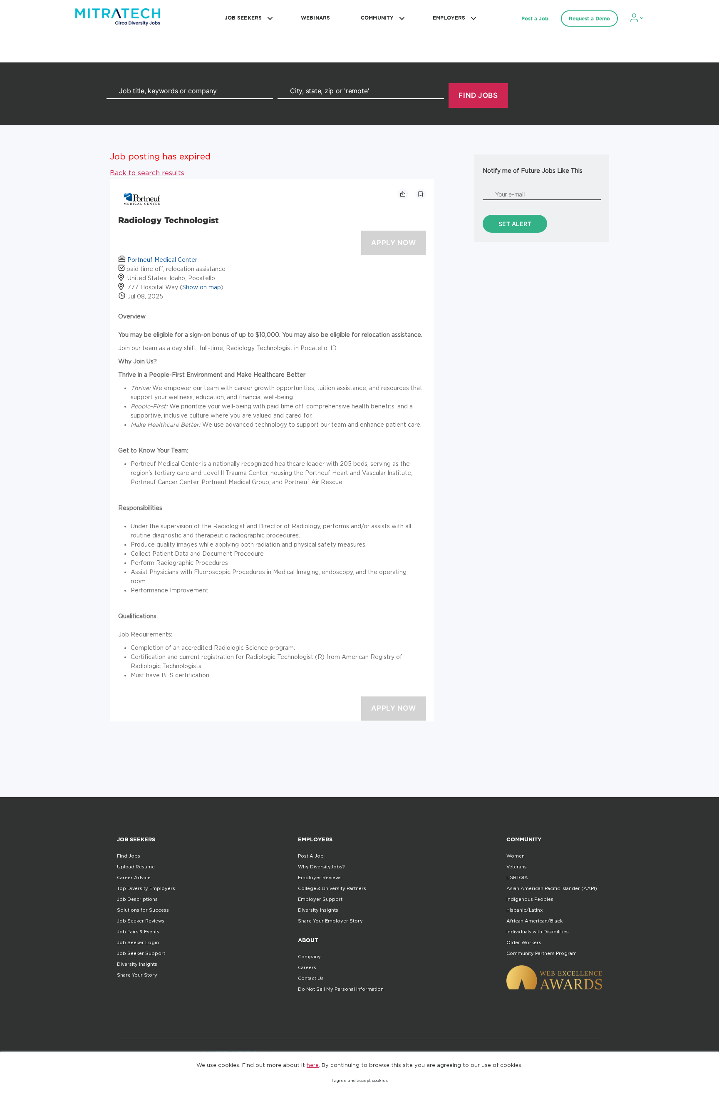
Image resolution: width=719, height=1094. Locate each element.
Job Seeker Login (138, 942)
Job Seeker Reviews (140, 920)
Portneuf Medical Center (162, 259)
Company (309, 956)
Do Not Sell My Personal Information (341, 989)
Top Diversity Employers (146, 888)
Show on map (201, 287)
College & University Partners (332, 888)
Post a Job (534, 18)
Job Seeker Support (141, 953)
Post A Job (311, 855)
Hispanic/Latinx (524, 910)
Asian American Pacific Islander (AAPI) (551, 888)
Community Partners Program (541, 953)
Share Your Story (137, 974)
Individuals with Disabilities (537, 931)
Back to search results (147, 173)
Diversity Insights (137, 964)
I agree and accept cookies (360, 1080)
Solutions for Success (143, 910)
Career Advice (134, 877)
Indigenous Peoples (529, 899)
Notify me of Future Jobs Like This (533, 170)
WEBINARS (315, 17)
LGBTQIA (517, 877)
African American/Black (534, 920)
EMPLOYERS (449, 17)
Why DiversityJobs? (321, 866)
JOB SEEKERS (243, 17)
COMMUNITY (377, 17)
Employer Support (320, 899)
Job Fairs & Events (138, 931)
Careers (307, 967)
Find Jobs (128, 855)
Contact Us (311, 978)
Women (515, 855)
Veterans (516, 866)
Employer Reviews (320, 877)
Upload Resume (136, 866)
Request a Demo (589, 18)
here (313, 1065)
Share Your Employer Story (330, 920)
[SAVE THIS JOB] (420, 194)
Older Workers (523, 942)
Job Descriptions (137, 899)
